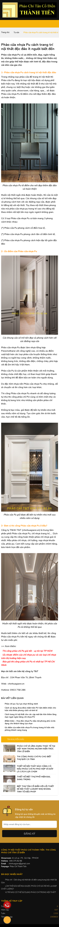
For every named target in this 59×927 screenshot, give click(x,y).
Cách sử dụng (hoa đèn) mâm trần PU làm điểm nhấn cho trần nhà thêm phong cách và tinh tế (30, 709)
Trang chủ (5, 32)
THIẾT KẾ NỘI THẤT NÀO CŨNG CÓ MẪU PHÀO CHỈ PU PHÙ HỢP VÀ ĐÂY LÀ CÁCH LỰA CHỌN (35, 769)
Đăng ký (29, 833)
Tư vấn (16, 32)
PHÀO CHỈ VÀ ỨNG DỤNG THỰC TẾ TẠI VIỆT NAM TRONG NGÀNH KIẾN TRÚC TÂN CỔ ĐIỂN (36, 749)
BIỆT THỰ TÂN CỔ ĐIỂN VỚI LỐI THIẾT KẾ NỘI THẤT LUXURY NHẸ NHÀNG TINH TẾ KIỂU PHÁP (35, 789)
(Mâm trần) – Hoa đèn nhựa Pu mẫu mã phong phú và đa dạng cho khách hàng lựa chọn (30, 722)
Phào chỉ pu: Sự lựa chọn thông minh (21, 704)
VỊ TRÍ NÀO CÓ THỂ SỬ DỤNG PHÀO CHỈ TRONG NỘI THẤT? (30, 892)
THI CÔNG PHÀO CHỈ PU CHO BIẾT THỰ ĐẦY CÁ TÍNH (34, 758)
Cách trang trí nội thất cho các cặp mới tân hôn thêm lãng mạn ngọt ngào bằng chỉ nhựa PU (30, 715)
